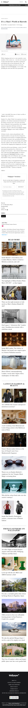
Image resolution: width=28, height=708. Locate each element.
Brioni (9, 129)
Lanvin (4, 129)
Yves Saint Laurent (13, 152)
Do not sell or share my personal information (14, 693)
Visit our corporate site (15, 703)
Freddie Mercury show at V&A (15, 5)
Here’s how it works (4, 28)
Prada (20, 127)
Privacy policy (14, 686)
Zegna (24, 127)
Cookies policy (14, 688)
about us (14, 680)
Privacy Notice (18, 192)
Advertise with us (14, 690)
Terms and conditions (14, 684)
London (3, 66)
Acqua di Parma (9, 165)
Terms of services (17, 190)
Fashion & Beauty (4, 18)
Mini (6, 156)
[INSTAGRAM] (3, 226)
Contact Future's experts (14, 682)
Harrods (14, 66)
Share (4, 54)
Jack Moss (5, 24)
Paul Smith (12, 154)
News (21, 24)
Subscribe (21, 1)
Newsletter (24, 54)
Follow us (18, 54)
